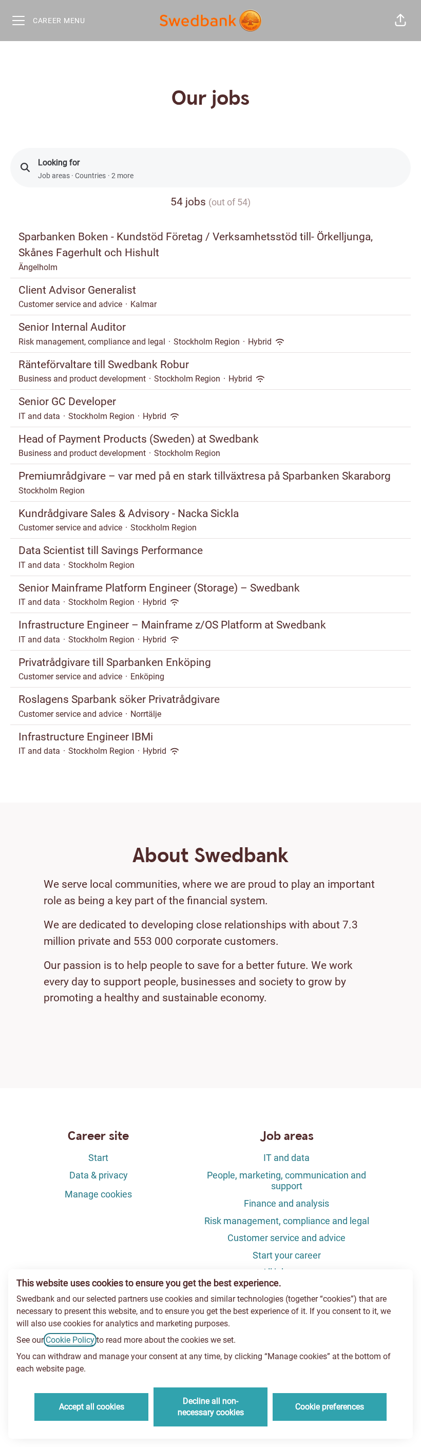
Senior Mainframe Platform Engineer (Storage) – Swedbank (159, 588)
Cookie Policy (70, 1340)
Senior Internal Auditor (72, 327)
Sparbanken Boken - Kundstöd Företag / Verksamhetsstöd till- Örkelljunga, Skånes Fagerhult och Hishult (195, 245)
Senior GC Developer (67, 401)
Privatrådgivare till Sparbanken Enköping (114, 662)
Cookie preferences (329, 1407)
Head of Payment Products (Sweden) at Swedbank (138, 439)
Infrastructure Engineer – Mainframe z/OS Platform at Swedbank (172, 625)
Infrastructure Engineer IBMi (85, 737)
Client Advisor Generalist (77, 290)
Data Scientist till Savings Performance (110, 550)
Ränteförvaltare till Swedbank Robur (103, 364)
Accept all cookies (91, 1407)
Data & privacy (98, 1175)
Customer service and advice (286, 1237)
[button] (400, 20)
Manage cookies (98, 1194)
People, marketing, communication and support (286, 1181)
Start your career (287, 1255)
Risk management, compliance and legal (286, 1220)
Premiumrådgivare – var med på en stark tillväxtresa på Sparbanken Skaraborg (204, 476)
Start (98, 1157)
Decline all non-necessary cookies (211, 1406)
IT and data (286, 1157)
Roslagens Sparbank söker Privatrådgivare (119, 699)
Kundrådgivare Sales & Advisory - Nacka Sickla (128, 513)
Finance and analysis (286, 1203)
